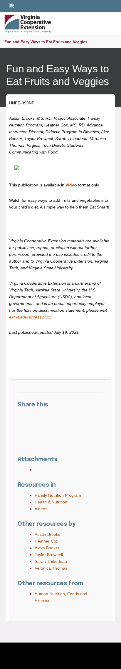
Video (71, 185)
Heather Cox (46, 541)
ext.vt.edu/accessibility (29, 317)
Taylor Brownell (49, 554)
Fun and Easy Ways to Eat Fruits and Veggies (45, 42)
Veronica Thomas (51, 568)
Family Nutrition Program (58, 495)
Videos (41, 508)
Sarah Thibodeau (51, 561)
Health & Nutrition (51, 502)
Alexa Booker (47, 547)
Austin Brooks (47, 534)
